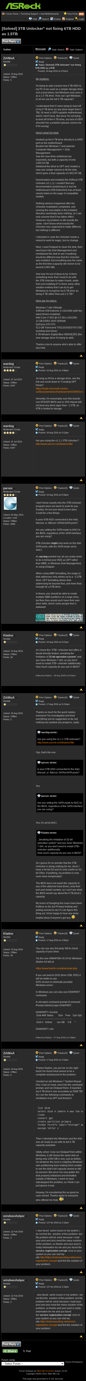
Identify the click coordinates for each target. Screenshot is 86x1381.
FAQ (35, 19)
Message (40, 49)
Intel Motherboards (50, 14)
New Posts (72, 14)
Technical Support (29, 14)
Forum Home (12, 14)
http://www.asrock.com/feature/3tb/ (54, 444)
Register (70, 19)
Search (45, 19)
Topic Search (57, 49)
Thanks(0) (62, 58)
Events (57, 19)
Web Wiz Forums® (45, 1371)
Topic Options (76, 49)
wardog (9, 363)
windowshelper (14, 1216)
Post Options (45, 58)
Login (81, 19)
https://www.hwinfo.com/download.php (56, 968)
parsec (8, 488)
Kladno (8, 635)
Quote (76, 58)
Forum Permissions (74, 1362)
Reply (41, 62)
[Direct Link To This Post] (36, 65)
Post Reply (9, 41)
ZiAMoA (9, 58)
